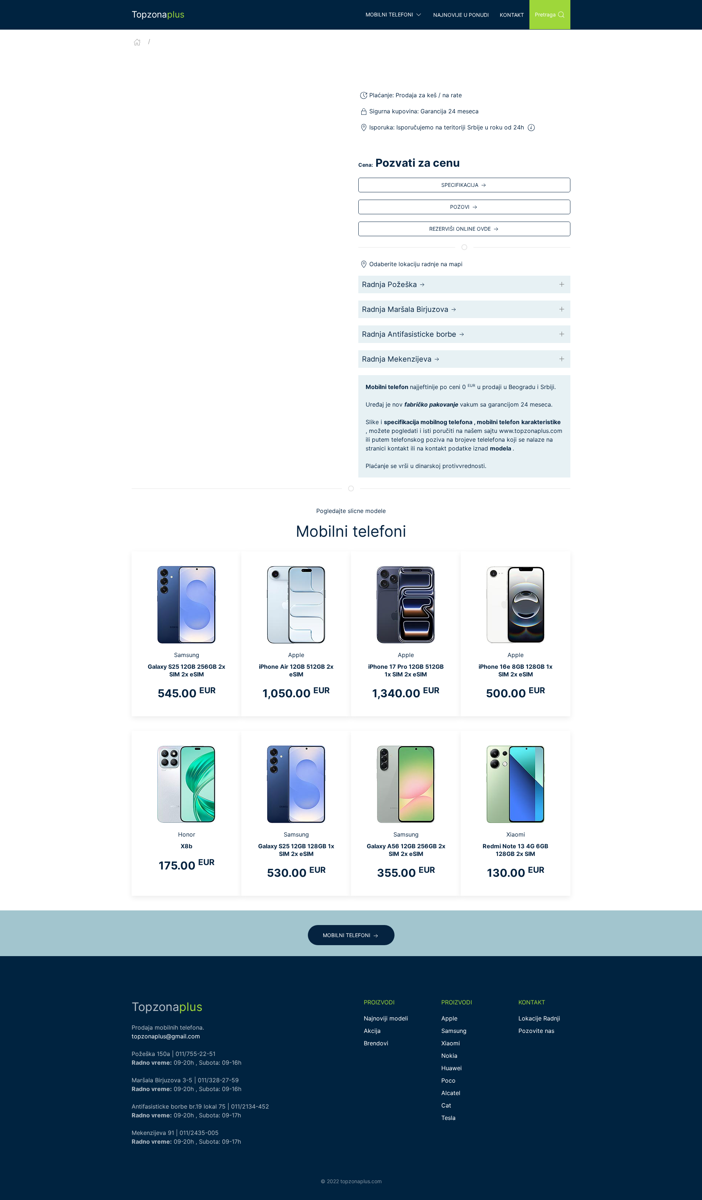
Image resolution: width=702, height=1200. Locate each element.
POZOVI (459, 207)
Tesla (448, 1117)
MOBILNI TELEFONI (346, 935)
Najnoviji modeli (386, 1018)
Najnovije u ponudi (461, 15)
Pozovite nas (536, 1030)
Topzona (158, 14)
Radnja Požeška (389, 284)
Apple (449, 1018)
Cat (446, 1105)
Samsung (454, 1030)
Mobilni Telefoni (389, 14)
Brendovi (376, 1043)
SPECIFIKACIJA (459, 185)
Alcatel (450, 1093)
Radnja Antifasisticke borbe (409, 334)
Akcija (372, 1030)
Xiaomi (450, 1043)
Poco (448, 1080)
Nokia (449, 1055)
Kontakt (512, 15)
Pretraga (545, 14)
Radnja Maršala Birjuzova (405, 309)
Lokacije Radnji (539, 1018)
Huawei (451, 1068)
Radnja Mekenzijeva (396, 359)
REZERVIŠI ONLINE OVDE (460, 229)
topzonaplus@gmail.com (166, 1036)
